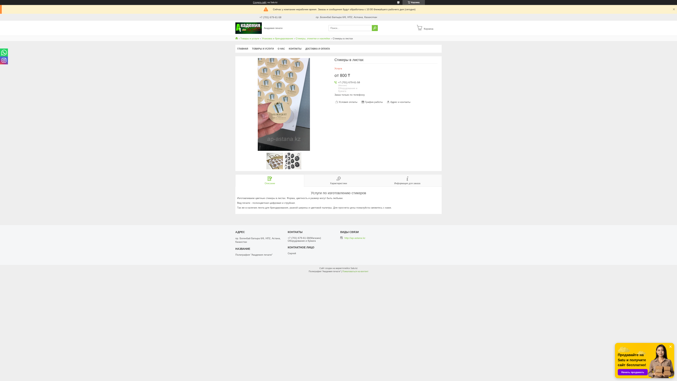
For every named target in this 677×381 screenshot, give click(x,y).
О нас (281, 48)
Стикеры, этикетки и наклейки (313, 38)
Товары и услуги (249, 38)
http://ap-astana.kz (354, 238)
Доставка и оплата (317, 48)
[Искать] (375, 28)
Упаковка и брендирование (277, 38)
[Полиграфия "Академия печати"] (248, 27)
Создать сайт (260, 2)
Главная (242, 48)
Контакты (295, 48)
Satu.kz (354, 268)
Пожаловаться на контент (355, 271)
